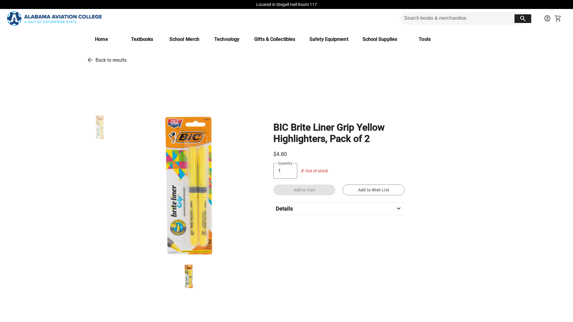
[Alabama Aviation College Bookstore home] (54, 18)
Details (339, 209)
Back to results (111, 60)
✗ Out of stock (314, 171)
